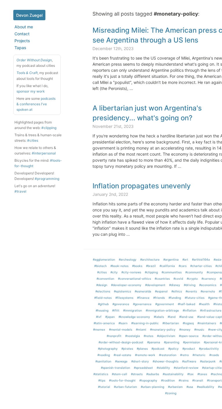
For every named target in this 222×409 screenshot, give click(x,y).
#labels (159, 316)
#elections (102, 291)
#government (164, 304)
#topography (148, 380)
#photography (108, 348)
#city (114, 272)
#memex (99, 329)
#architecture (150, 259)
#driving (189, 285)
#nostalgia (132, 336)
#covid (178, 278)
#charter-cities (201, 266)
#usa (189, 386)
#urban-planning (152, 386)
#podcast (157, 348)
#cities (32, 140)
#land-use (186, 316)
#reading (103, 355)
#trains (183, 380)
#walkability (205, 386)
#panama (153, 342)
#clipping (48, 128)
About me (23, 26)
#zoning (170, 393)
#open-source (189, 336)
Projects (22, 40)
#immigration (132, 310)
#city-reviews (131, 272)
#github (103, 304)
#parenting (171, 342)
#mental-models (120, 329)
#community (194, 272)
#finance (143, 297)
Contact (21, 33)
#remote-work (145, 355)
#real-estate (122, 355)
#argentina (171, 259)
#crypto (192, 278)
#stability (163, 367)
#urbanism (175, 386)
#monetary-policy (162, 329)
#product (188, 348)
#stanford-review (186, 367)
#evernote (208, 291)
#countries (162, 278)
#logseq (188, 323)
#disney (174, 285)
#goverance (120, 304)
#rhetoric (199, 355)
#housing (102, 310)
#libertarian (170, 323)
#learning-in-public (145, 323)
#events (191, 291)
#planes (142, 348)
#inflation (189, 310)
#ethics (176, 291)
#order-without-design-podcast (121, 342)
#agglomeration (104, 259)
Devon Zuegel (29, 15)
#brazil (151, 266)
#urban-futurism (125, 386)
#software (189, 361)
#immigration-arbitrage (162, 310)
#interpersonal (44, 153)
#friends (159, 297)
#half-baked (186, 304)
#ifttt (115, 310)
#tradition (168, 380)
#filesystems (124, 297)
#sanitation (103, 361)
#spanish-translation (115, 367)
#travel (20, 191)
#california (167, 266)
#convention (105, 278)
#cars (182, 266)
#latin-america (104, 323)
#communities (172, 272)
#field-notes (103, 297)
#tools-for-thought (122, 380)
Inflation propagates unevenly (141, 186)
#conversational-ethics (134, 278)
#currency (208, 278)
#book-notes (119, 266)
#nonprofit (114, 336)
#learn (123, 323)
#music (199, 329)
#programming (47, 178)
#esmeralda (143, 291)
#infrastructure (210, 310)
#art (185, 259)
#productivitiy (209, 348)
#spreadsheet (143, 367)
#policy (173, 348)
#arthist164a (201, 259)
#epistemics (122, 291)
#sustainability (173, 374)
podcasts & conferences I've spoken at (36, 104)
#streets (137, 374)
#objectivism (166, 336)
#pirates (127, 348)
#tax (190, 374)
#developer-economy (126, 285)
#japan (110, 316)
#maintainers (206, 323)
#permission (191, 342)
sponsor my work (30, 91)
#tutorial (104, 386)
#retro (184, 355)
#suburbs (152, 374)
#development (155, 285)
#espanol (161, 291)
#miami (141, 329)
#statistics (100, 374)
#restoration (167, 355)
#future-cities (194, 297)
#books (137, 266)
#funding (175, 297)
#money (184, 329)
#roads (214, 355)
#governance (142, 304)
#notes (148, 336)
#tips (101, 380)
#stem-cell (119, 374)
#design (101, 285)
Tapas (20, 47)
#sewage (121, 361)
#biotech (100, 266)
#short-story (140, 361)
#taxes (202, 374)
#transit (197, 380)
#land (171, 316)
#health (204, 304)
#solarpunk (208, 361)
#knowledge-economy (134, 316)
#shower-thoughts (165, 361)
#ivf (98, 316)
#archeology (127, 259)
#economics (207, 285)
